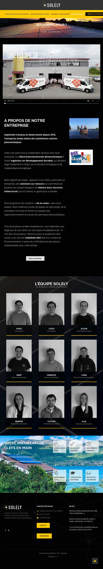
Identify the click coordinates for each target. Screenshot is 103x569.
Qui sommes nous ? (77, 14)
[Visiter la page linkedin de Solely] (8, 530)
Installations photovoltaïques (16, 14)
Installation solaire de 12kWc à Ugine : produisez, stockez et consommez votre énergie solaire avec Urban (83, 520)
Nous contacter (35, 258)
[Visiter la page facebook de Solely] (5, 530)
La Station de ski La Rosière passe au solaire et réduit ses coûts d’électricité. (83, 528)
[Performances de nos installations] (95, 561)
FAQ (58, 553)
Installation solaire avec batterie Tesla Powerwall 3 (83, 512)
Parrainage (64, 553)
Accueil (44, 32)
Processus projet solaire (39, 14)
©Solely (51, 557)
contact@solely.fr (44, 518)
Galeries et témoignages (60, 14)
